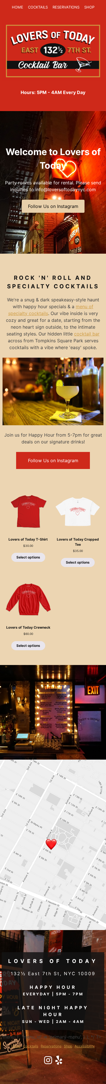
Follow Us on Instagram (53, 206)
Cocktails (38, 7)
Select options (28, 557)
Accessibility (85, 1046)
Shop (89, 7)
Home (17, 7)
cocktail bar (86, 334)
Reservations (66, 7)
